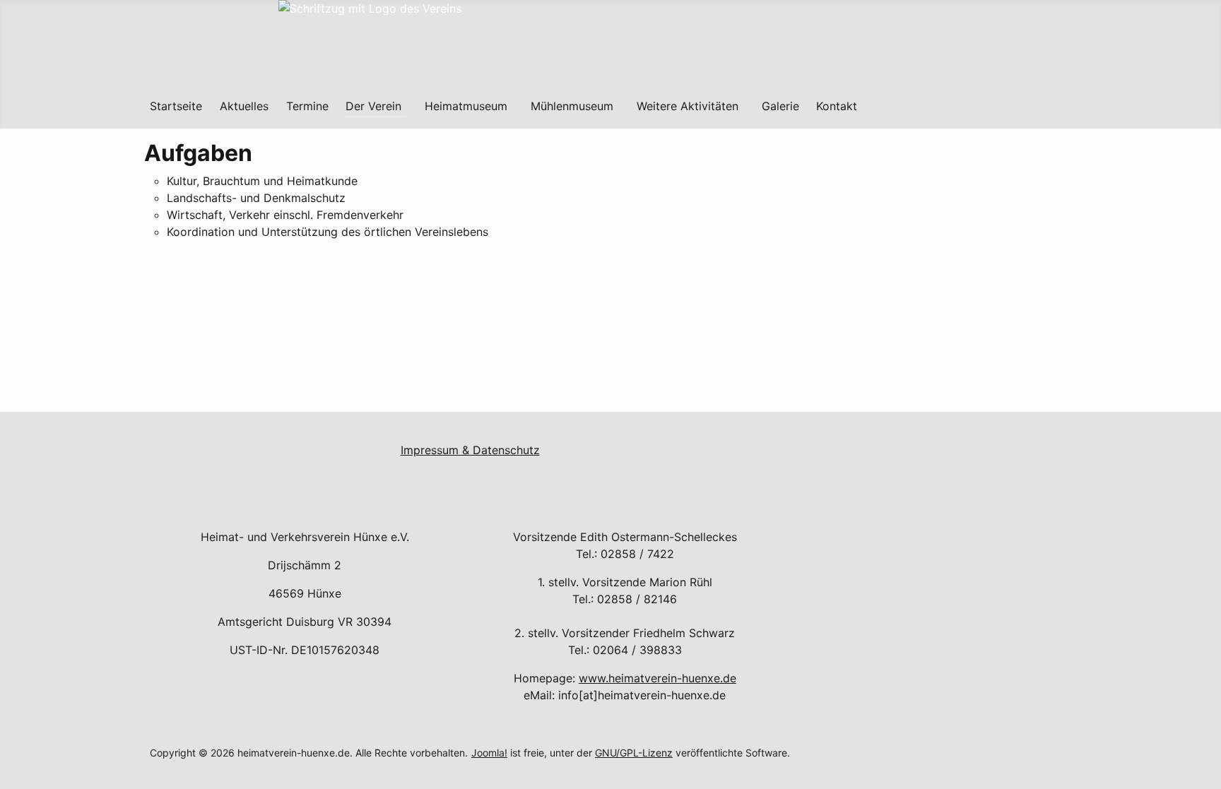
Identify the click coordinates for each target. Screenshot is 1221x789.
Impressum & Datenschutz (470, 450)
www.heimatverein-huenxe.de (657, 678)
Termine (307, 106)
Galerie (780, 106)
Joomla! (489, 753)
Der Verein (373, 106)
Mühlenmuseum (572, 106)
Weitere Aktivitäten (687, 106)
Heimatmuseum (466, 106)
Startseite (176, 106)
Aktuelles (244, 106)
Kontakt (836, 106)
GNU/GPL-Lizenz (634, 753)
